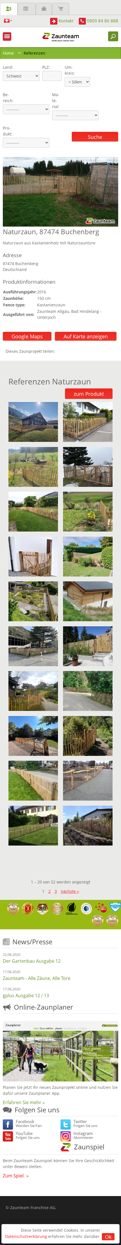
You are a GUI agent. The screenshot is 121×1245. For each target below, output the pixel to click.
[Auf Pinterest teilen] (67, 351)
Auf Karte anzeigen (86, 336)
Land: (7, 67)
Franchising (44, 9)
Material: (55, 100)
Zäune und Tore (8, 9)
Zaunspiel (89, 1146)
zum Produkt (89, 393)
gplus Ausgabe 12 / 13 (26, 995)
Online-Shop (60, 9)
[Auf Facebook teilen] (60, 351)
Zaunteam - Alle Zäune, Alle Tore (36, 978)
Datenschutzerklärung (26, 1236)
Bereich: (8, 97)
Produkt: (7, 131)
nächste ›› (70, 891)
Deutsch (8, 21)
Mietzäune (26, 9)
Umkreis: (68, 70)
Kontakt (66, 20)
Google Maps (27, 336)
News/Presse (32, 941)
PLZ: (44, 67)
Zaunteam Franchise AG (32, 1207)
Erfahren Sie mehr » (24, 1102)
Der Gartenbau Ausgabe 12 (31, 961)
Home (8, 53)
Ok (108, 1236)
